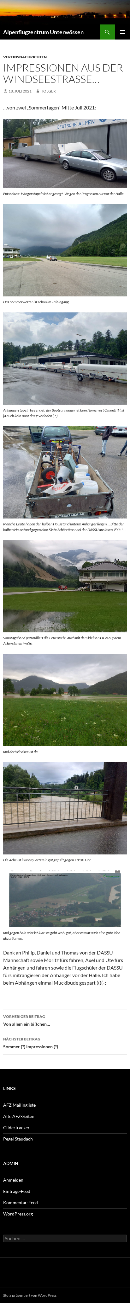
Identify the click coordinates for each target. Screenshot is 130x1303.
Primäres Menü (122, 32)
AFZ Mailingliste (19, 1105)
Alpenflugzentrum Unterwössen (43, 32)
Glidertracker (16, 1127)
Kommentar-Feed (20, 1202)
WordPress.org (18, 1213)
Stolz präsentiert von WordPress (29, 1295)
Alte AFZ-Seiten (18, 1116)
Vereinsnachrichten (25, 57)
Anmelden (13, 1180)
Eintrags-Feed (16, 1191)
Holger (48, 91)
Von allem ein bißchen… (26, 1020)
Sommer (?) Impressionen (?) (30, 1043)
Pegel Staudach (18, 1138)
